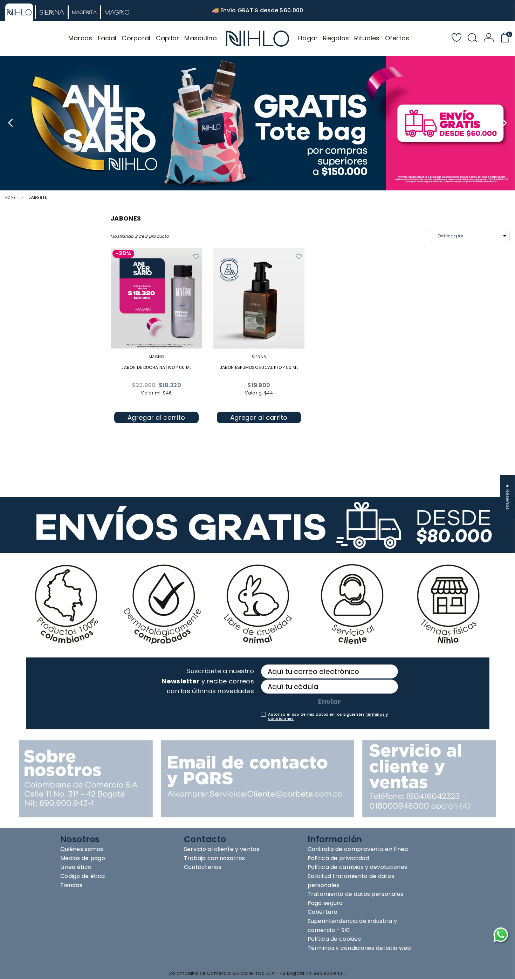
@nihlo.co (210, 939)
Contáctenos (202, 867)
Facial (107, 38)
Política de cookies (334, 939)
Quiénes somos (81, 849)
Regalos (336, 38)
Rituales (366, 38)
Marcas (80, 38)
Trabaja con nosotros (214, 858)
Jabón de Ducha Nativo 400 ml (156, 367)
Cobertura (323, 912)
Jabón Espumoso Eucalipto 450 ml (259, 367)
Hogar (308, 38)
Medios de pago (82, 858)
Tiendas (71, 885)
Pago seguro (325, 903)
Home (10, 197)
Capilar (167, 38)
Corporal (136, 38)
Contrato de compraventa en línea (358, 849)
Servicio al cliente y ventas (222, 849)
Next (503, 123)
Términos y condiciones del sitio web (359, 948)
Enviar (329, 702)
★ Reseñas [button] (507, 497)
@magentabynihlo (226, 950)
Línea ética (75, 867)
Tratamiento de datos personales (356, 894)
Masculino (200, 38)
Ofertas (397, 38)
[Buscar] (473, 39)
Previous (11, 123)
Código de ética (82, 876)
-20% (123, 254)
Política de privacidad (338, 858)
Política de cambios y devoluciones (357, 867)
